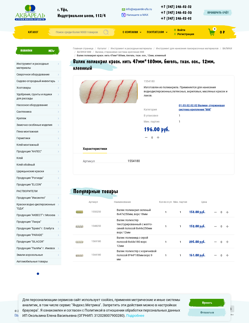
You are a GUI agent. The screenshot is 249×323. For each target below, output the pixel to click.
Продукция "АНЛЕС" (29, 151)
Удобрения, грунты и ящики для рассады (34, 96)
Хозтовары (24, 87)
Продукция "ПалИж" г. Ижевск (36, 248)
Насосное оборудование (32, 105)
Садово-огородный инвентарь (36, 81)
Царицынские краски (30, 171)
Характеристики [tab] (95, 149)
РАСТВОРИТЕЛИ (27, 191)
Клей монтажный (28, 144)
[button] (132, 32)
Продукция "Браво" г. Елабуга (35, 228)
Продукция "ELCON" (29, 184)
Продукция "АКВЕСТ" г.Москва (36, 215)
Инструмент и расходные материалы (33, 65)
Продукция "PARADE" (30, 235)
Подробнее (135, 315)
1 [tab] (38, 274)
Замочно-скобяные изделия (34, 124)
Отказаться (207, 312)
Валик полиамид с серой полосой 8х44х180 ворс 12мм (132, 241)
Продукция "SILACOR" (30, 241)
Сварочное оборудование (33, 74)
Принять (207, 303)
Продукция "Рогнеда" (30, 177)
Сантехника (24, 111)
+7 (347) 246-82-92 (176, 18)
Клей (20, 158)
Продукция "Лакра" (29, 221)
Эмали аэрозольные (30, 254)
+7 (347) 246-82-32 (176, 6)
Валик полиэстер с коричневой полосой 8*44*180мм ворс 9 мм (136, 255)
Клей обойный (26, 164)
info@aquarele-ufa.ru (138, 9)
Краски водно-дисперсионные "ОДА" (36, 206)
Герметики (23, 138)
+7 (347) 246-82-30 (176, 12)
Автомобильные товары (32, 261)
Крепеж (21, 118)
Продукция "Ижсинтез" (31, 197)
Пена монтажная (27, 131)
